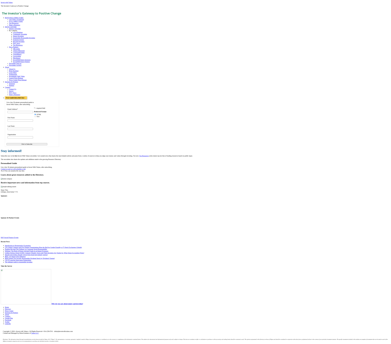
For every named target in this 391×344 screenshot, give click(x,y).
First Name (11, 117)
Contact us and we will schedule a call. (13, 169)
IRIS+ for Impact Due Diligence (15, 256)
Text (38, 116)
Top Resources (144, 156)
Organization (12, 134)
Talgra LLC (35, 333)
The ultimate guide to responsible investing (18, 262)
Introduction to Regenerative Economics (18, 245)
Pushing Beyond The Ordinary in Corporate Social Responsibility (26, 249)
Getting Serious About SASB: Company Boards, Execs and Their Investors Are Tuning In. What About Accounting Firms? (44, 253)
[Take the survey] (26, 304)
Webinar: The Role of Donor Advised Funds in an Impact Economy (26, 251)
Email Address (13, 109)
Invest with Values (7, 2)
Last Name (11, 126)
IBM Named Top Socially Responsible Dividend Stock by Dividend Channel (30, 258)
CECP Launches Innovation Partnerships (18, 260)
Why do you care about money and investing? (67, 304)
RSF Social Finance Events (9, 237)
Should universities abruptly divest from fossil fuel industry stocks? (26, 255)
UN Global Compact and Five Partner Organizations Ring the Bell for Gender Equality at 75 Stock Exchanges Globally (43, 247)
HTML (39, 114)
